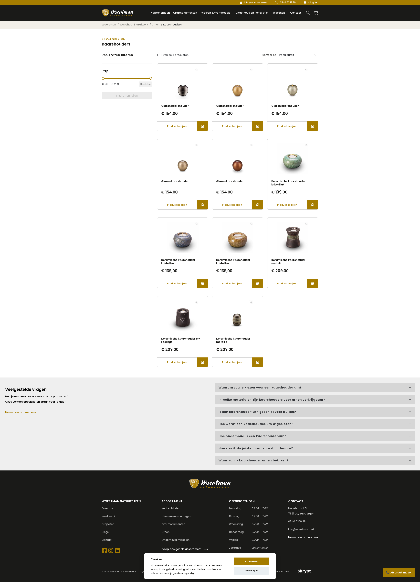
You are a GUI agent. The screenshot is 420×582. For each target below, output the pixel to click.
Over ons (107, 508)
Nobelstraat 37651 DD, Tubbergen (301, 510)
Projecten (108, 524)
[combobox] (295, 55)
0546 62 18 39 (288, 2)
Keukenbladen (171, 508)
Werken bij (108, 516)
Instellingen (251, 570)
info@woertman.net (255, 2)
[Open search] (308, 13)
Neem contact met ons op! (23, 412)
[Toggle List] (315, 55)
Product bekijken (177, 126)
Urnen (165, 532)
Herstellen (145, 84)
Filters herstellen (127, 95)
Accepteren (251, 561)
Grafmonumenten (173, 524)
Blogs (105, 532)
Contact (107, 540)
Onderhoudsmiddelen (175, 540)
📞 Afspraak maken (399, 572)
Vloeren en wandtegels (176, 516)
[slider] (103, 78)
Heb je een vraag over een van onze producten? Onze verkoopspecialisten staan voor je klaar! (37, 399)
